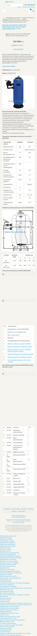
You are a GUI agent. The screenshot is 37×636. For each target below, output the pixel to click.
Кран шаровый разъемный (15, 360)
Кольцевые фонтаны (6, 630)
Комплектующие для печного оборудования (12, 620)
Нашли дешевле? (18, 49)
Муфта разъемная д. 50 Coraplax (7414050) (20, 346)
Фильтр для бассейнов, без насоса (11, 19)
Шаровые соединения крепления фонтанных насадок (15, 633)
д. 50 (24, 360)
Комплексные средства (6, 589)
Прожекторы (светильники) (7, 544)
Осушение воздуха (5, 547)
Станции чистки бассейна (7, 569)
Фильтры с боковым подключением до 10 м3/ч (14, 22)
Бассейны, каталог (5, 600)
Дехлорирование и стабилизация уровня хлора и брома (16, 588)
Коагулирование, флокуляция (8, 586)
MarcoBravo (3, 17)
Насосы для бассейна (6, 539)
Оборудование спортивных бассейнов (11, 558)
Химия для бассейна (6, 574)
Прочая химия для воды (7, 591)
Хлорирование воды (5, 579)
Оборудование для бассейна (13, 17)
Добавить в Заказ (17, 45)
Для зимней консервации (7, 593)
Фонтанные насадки (5, 628)
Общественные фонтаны (7, 626)
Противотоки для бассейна (7, 546)
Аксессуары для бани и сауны (8, 618)
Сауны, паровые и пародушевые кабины (11, 625)
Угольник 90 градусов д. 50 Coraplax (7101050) (21, 354)
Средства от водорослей (7, 584)
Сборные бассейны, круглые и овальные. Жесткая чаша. (16, 603)
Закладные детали (5, 551)
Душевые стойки (4, 568)
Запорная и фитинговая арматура (9, 553)
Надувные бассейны (6, 611)
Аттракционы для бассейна (7, 566)
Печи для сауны (4, 615)
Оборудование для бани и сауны (9, 613)
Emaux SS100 (15, 335)
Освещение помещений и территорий (10, 573)
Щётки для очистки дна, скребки (9, 561)
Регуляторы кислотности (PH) (8, 576)
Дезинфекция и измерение (7, 542)
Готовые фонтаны (5, 631)
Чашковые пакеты (5, 601)
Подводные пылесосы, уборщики (9, 563)
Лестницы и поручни (6, 549)
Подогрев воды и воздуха (7, 541)
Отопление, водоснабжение (8, 623)
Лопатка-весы (4, 596)
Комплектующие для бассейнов (9, 610)
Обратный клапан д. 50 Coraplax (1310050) (20, 357)
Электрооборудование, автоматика (10, 556)
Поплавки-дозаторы (5, 581)
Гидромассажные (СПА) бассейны (9, 606)
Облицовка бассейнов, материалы (9, 608)
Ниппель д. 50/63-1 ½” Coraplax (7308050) (19, 343)
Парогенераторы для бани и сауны (10, 616)
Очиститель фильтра (6, 598)
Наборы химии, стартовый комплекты (10, 578)
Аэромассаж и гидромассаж (7, 554)
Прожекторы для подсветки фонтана (10, 635)
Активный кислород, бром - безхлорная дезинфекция (15, 583)
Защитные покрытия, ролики (8, 564)
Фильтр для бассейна (6, 537)
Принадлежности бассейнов (8, 559)
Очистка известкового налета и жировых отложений (14, 595)
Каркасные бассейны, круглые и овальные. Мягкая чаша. (16, 605)
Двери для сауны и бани (7, 621)
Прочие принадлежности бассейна (10, 571)
